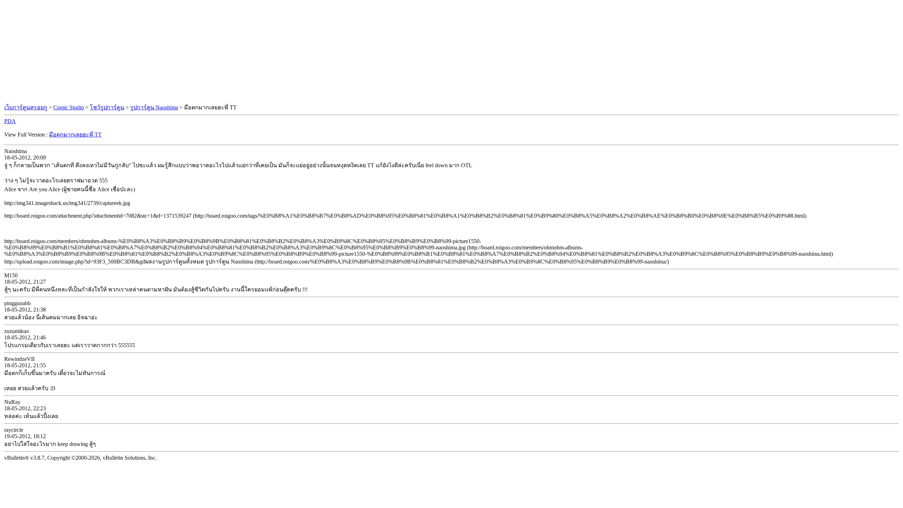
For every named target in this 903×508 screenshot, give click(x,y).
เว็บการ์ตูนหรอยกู (25, 107)
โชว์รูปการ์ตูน (107, 107)
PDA (10, 121)
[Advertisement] (451, 52)
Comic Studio (68, 107)
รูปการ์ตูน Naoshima (154, 107)
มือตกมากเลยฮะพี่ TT (75, 135)
